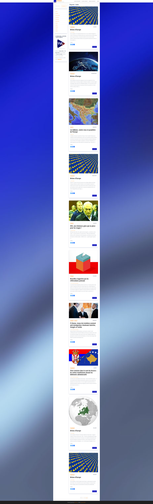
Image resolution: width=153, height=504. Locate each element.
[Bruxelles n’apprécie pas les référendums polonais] (83, 261)
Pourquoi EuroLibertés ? (92, 1)
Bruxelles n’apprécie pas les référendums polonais (79, 279)
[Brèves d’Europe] (83, 15)
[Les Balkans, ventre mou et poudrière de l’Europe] (83, 111)
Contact (98, 1)
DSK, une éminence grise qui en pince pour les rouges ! (82, 227)
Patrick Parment (72, 32)
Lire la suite (94, 46)
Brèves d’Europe (75, 29)
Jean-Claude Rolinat (73, 230)
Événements (57, 19)
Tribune (56, 30)
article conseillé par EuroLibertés (74, 283)
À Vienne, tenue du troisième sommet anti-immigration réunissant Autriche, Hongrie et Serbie (83, 325)
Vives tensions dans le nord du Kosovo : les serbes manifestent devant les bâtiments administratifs (83, 372)
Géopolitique (72, 27)
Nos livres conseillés (85, 1)
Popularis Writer (83, 502)
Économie (56, 13)
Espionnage (57, 17)
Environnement (57, 15)
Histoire (72, 127)
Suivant (86, 497)
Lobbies (56, 25)
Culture (56, 11)
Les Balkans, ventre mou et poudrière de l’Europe (83, 131)
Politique (72, 223)
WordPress (76, 502)
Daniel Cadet (72, 134)
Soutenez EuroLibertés (77, 1)
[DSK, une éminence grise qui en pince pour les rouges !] (83, 210)
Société (76, 320)
